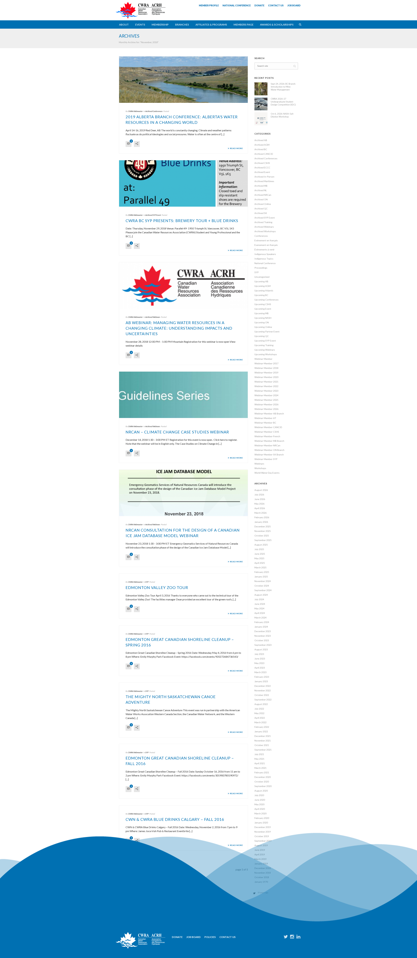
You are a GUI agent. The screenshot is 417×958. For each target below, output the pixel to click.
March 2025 (260, 567)
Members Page (243, 24)
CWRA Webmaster (135, 111)
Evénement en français (266, 240)
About (124, 24)
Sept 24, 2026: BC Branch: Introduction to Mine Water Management (283, 86)
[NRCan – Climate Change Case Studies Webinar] (183, 395)
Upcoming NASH (262, 317)
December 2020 (262, 777)
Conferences (261, 235)
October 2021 (261, 745)
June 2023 (259, 658)
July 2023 (259, 654)
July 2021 (259, 754)
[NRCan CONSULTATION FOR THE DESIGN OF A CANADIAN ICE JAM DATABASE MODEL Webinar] (183, 493)
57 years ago (263, 892)
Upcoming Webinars (264, 349)
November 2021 (262, 740)
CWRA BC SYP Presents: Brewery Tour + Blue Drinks (182, 220)
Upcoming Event (262, 308)
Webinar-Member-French (267, 436)
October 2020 (261, 781)
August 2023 (261, 649)
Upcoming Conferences (266, 299)
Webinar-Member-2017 (266, 363)
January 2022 (261, 731)
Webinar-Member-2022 (266, 386)
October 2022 (261, 695)
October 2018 (261, 877)
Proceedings (260, 267)
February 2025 (261, 572)
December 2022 (262, 685)
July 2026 (259, 494)
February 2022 (261, 726)
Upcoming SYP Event (265, 340)
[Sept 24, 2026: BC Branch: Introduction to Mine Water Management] (260, 88)
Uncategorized (261, 276)
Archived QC (261, 208)
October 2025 (261, 535)
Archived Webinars (152, 317)
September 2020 (263, 786)
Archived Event (262, 172)
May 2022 (259, 713)
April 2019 (259, 854)
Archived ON (261, 199)
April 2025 (259, 562)
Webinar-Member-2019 (266, 372)
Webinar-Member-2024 (266, 395)
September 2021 (263, 749)
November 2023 (262, 635)
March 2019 (260, 859)
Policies (210, 937)
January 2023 (261, 681)
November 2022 (262, 690)
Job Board (193, 937)
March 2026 (260, 512)
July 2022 (259, 708)
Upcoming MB (261, 313)
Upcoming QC (261, 336)
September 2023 (263, 644)
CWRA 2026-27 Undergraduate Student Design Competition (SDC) (283, 101)
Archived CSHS (262, 163)
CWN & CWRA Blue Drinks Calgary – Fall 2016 (175, 819)
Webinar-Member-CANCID (268, 427)
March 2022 (260, 722)
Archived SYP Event (153, 215)
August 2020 (261, 790)
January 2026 (261, 521)
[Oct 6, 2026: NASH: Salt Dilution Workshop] (260, 118)
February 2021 (261, 772)
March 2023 (260, 672)
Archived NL (260, 190)
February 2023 (261, 676)
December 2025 (262, 526)
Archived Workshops (265, 231)
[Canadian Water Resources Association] (140, 13)
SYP (147, 582)
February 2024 (261, 622)
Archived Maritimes (264, 181)
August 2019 (261, 845)
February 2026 (261, 517)
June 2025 (259, 553)
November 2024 (262, 581)
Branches (182, 24)
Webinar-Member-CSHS (266, 431)
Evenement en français (266, 245)
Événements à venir (264, 249)
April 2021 (259, 763)
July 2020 (259, 795)
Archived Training (263, 222)
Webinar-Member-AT (265, 418)
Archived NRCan (262, 194)
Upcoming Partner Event (267, 331)
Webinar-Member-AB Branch (269, 413)
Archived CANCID (263, 153)
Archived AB (260, 140)
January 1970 (261, 881)
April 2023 (259, 667)
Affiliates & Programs (211, 24)
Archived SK (260, 213)
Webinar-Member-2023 (266, 390)
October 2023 (261, 640)
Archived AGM (261, 144)
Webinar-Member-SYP (265, 459)
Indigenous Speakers (265, 254)
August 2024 (261, 594)
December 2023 (262, 631)
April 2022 (259, 717)
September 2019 (263, 840)
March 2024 (260, 617)
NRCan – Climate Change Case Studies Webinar (177, 432)
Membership (160, 24)
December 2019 (262, 827)
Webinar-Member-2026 (266, 404)
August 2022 (261, 704)
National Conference (265, 263)
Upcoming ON (261, 322)
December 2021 (262, 736)
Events (140, 24)
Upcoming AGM (262, 286)
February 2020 (261, 818)
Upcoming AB (261, 281)
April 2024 (259, 613)
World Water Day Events (267, 472)
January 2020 (261, 822)
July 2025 (259, 549)
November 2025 (262, 531)
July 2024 (259, 599)
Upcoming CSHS (262, 304)
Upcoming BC (261, 295)
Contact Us (227, 937)
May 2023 (259, 663)
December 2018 (262, 868)
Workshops (260, 468)
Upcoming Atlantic (263, 290)
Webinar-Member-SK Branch (269, 454)
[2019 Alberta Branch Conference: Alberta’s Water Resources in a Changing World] (183, 79)
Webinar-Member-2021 (266, 381)
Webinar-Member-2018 (266, 368)
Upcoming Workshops (265, 354)
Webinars (259, 463)
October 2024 (261, 585)
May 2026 (259, 503)
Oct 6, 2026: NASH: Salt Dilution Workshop (282, 115)
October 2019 (261, 836)
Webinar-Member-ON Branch (269, 450)
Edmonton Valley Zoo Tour (157, 587)
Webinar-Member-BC (265, 422)
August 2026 (261, 490)
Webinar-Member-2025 (266, 399)
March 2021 (260, 767)
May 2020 (259, 804)
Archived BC (260, 149)
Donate (177, 937)
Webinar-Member (263, 358)
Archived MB (260, 185)
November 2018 (262, 872)
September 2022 (263, 699)
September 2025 (263, 540)
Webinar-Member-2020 (266, 377)
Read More (236, 148)
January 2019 (261, 863)
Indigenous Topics (263, 258)
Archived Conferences (154, 111)
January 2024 (261, 626)
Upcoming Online (263, 327)
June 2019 (259, 850)
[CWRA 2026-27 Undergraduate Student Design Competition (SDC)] (260, 103)
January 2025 (261, 576)
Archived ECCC (262, 167)
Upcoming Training (263, 345)
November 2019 (262, 831)
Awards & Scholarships (277, 24)
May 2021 (259, 758)
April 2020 (259, 808)
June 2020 (259, 799)
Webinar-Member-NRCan (267, 445)
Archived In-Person (264, 176)
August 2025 (261, 544)
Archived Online (262, 204)
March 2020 (260, 813)
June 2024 (259, 603)
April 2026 (259, 508)
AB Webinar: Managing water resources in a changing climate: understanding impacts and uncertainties (179, 328)
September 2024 (263, 590)
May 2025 (259, 558)
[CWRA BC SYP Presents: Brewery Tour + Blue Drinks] (183, 183)
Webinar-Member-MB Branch (269, 440)
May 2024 (259, 608)
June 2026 (259, 499)
